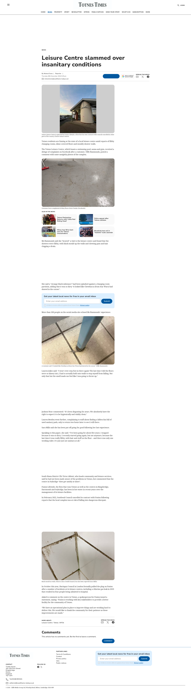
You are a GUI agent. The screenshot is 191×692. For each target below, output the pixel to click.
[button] (8, 4)
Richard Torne (48, 73)
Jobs (57, 661)
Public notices (61, 663)
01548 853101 (17, 679)
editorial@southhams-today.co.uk (22, 683)
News (44, 50)
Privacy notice (84, 305)
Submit (107, 301)
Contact (59, 656)
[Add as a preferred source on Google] (127, 76)
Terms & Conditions (63, 654)
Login (182, 5)
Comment (108, 641)
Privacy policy (61, 659)
